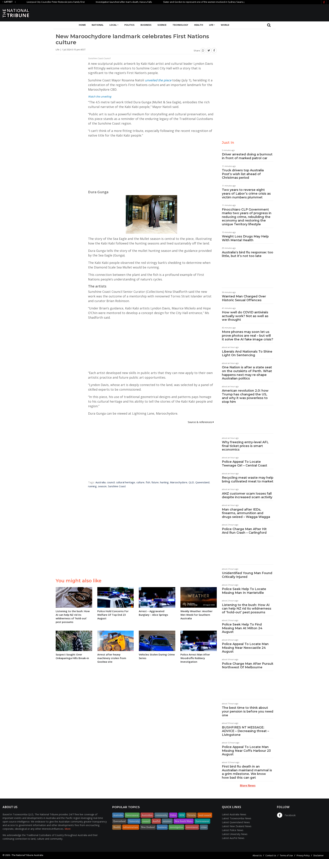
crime (204, 827)
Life (211, 24)
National (97, 24)
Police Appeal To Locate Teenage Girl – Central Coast (244, 463)
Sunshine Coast (117, 486)
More (68, 828)
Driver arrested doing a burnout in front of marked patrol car (247, 156)
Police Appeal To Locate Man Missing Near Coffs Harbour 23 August (246, 750)
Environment (202, 821)
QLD (191, 482)
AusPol (156, 821)
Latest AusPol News (233, 838)
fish (148, 482)
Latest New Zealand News (236, 826)
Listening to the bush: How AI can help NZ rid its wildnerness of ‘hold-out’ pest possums (246, 608)
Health (198, 24)
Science (161, 24)
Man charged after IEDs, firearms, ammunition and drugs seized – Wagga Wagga (246, 513)
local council (204, 815)
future (155, 482)
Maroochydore (178, 482)
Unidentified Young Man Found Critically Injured (247, 575)
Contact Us (270, 855)
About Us (257, 855)
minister (167, 821)
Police (173, 815)
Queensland (202, 482)
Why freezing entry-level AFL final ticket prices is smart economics (245, 445)
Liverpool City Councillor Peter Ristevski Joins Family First (35, 1)
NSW (181, 815)
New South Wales (184, 821)
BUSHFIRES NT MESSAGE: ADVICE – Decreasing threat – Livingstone (245, 731)
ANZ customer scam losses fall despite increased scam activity (247, 495)
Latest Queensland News (236, 822)
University (134, 821)
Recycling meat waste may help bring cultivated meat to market (247, 479)
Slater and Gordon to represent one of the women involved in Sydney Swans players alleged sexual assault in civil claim (205, 1)
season (102, 486)
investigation (176, 827)
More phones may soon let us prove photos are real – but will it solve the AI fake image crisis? (247, 335)
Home (82, 24)
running (92, 486)
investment (192, 827)
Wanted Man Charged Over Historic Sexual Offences (244, 298)
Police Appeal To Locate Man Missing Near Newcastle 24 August (245, 647)
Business (146, 24)
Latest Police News (232, 830)
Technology (180, 24)
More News (247, 785)
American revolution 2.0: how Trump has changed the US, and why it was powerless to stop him (245, 396)
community (161, 815)
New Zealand (148, 827)
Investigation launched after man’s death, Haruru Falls (104, 1)
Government (132, 815)
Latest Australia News (234, 814)
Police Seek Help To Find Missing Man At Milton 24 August (242, 628)
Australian (147, 815)
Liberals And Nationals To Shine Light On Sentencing (247, 353)
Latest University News (234, 834)
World (225, 24)
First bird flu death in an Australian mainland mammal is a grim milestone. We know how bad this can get (247, 772)
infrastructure (130, 827)
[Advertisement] (264, 12)
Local (113, 24)
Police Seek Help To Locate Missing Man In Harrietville (244, 591)
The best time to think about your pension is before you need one (247, 711)
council (111, 482)
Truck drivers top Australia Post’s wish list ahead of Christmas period (243, 174)
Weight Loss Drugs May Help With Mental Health (245, 238)
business (162, 827)
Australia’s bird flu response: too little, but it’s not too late (247, 254)
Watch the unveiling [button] (99, 96)
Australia (100, 482)
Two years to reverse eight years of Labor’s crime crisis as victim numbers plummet (246, 193)
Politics (129, 24)
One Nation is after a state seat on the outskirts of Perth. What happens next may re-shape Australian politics (247, 372)
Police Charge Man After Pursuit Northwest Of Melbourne (247, 665)
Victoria (191, 815)
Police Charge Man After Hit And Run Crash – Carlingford (244, 531)
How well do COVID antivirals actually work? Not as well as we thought (245, 316)
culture (140, 482)
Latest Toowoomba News (236, 818)
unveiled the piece (158, 80)
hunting (164, 482)
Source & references (200, 422)
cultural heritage (125, 482)
